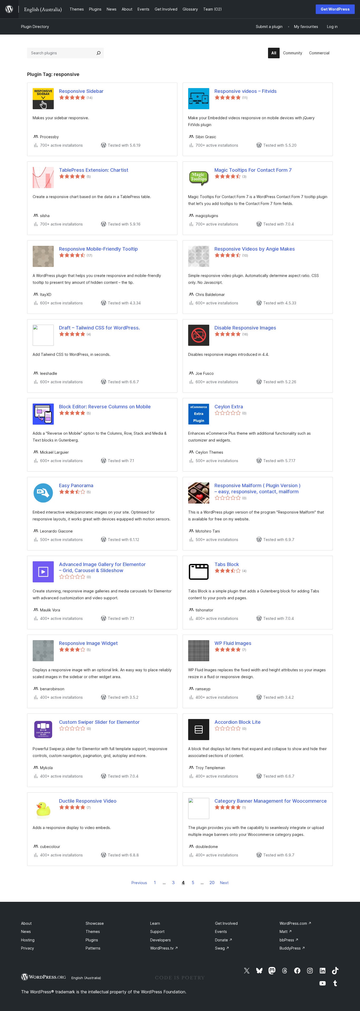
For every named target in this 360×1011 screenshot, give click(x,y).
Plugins (92, 940)
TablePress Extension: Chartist (93, 170)
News (26, 931)
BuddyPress (292, 948)
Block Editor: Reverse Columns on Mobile (105, 406)
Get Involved (226, 923)
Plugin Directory (35, 26)
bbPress (289, 940)
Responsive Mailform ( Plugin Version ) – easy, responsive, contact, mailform (258, 488)
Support (157, 931)
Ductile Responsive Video (87, 801)
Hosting (28, 940)
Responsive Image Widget (88, 643)
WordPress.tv (164, 948)
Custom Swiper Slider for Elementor (99, 722)
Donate (223, 940)
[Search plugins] (98, 53)
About (26, 923)
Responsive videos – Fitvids (246, 91)
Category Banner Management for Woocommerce (271, 801)
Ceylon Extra (229, 406)
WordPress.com (296, 923)
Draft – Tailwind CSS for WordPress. (99, 327)
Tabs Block (227, 564)
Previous (139, 882)
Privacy (27, 948)
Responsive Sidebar (81, 91)
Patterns (93, 948)
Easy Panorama (76, 485)
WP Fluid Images (233, 643)
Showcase (95, 923)
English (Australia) (86, 978)
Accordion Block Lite (238, 722)
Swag (222, 948)
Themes (93, 931)
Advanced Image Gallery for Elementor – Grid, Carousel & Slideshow (102, 567)
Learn (155, 923)
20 (212, 882)
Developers (160, 940)
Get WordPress (335, 9)
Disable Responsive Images (245, 327)
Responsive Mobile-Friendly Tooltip (98, 249)
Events (221, 931)
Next (224, 882)
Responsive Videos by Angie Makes (255, 249)
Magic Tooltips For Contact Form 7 (253, 170)
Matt (286, 931)
